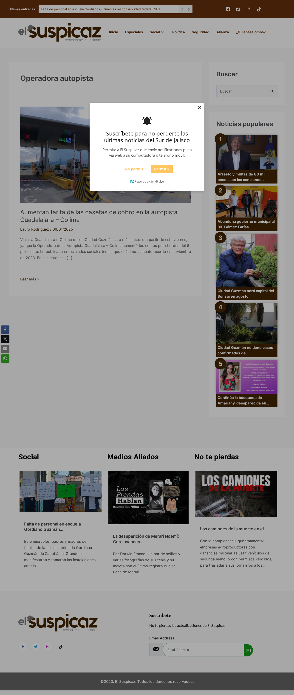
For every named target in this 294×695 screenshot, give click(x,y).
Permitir (161, 170)
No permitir (135, 170)
